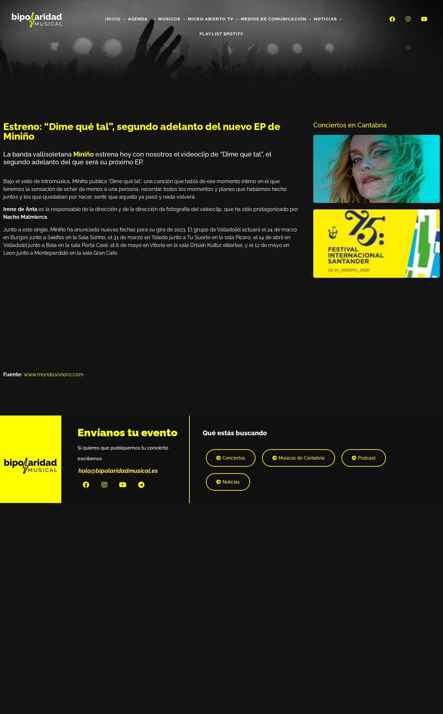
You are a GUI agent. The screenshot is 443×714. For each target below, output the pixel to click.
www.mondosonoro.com (54, 374)
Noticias (325, 19)
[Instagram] (408, 19)
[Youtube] (424, 19)
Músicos (169, 19)
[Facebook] (392, 19)
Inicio (113, 19)
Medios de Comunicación (273, 19)
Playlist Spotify (221, 33)
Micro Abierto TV (210, 19)
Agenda (138, 19)
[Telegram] (141, 484)
